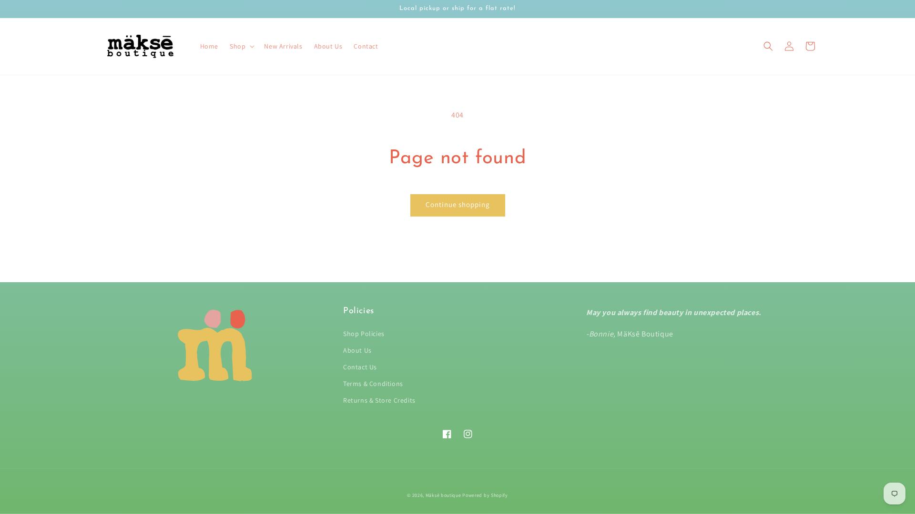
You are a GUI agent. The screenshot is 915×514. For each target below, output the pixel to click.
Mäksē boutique (444, 495)
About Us (357, 350)
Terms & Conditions (373, 383)
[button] (768, 46)
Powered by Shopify (485, 495)
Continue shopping (458, 204)
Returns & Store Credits (379, 400)
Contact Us (360, 367)
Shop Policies (364, 333)
